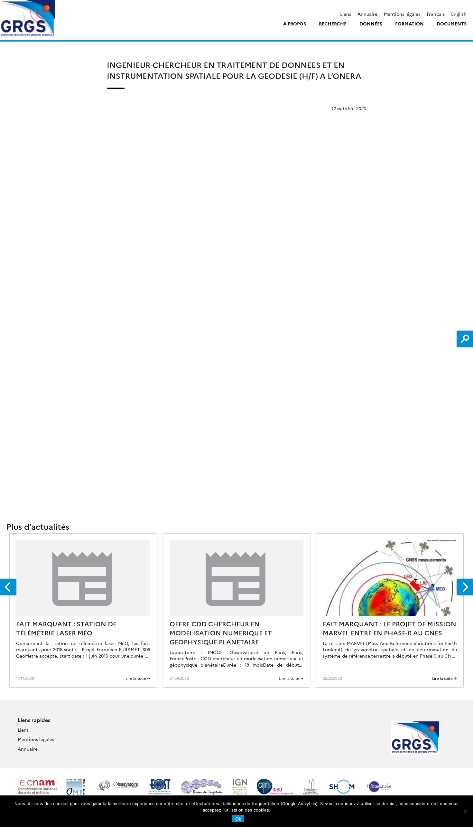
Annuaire (367, 14)
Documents (452, 23)
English (459, 14)
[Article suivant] (465, 587)
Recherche (333, 23)
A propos (294, 23)
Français (436, 14)
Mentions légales (402, 14)
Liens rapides (34, 719)
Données (370, 23)
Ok (238, 819)
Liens (345, 14)
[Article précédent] (8, 587)
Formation (409, 23)
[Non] (465, 811)
